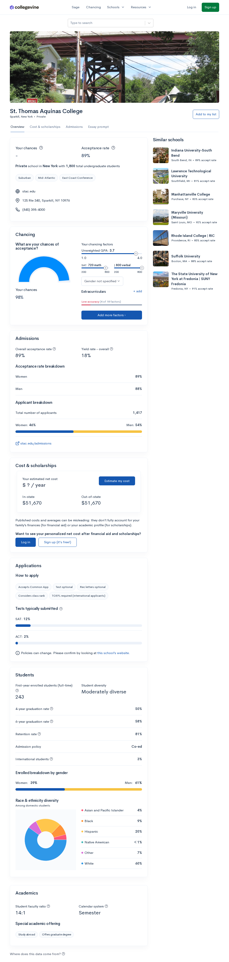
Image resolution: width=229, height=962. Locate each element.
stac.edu (28, 191)
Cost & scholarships (45, 126)
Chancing (93, 7)
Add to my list (206, 114)
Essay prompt (98, 126)
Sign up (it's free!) (57, 542)
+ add (137, 291)
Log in (191, 7)
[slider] (136, 254)
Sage (75, 7)
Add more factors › (112, 315)
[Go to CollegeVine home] (24, 7)
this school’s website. (113, 653)
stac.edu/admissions (35, 443)
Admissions (74, 126)
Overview (17, 126)
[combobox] (70, 22)
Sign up (210, 7)
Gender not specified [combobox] (100, 281)
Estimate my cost (116, 481)
